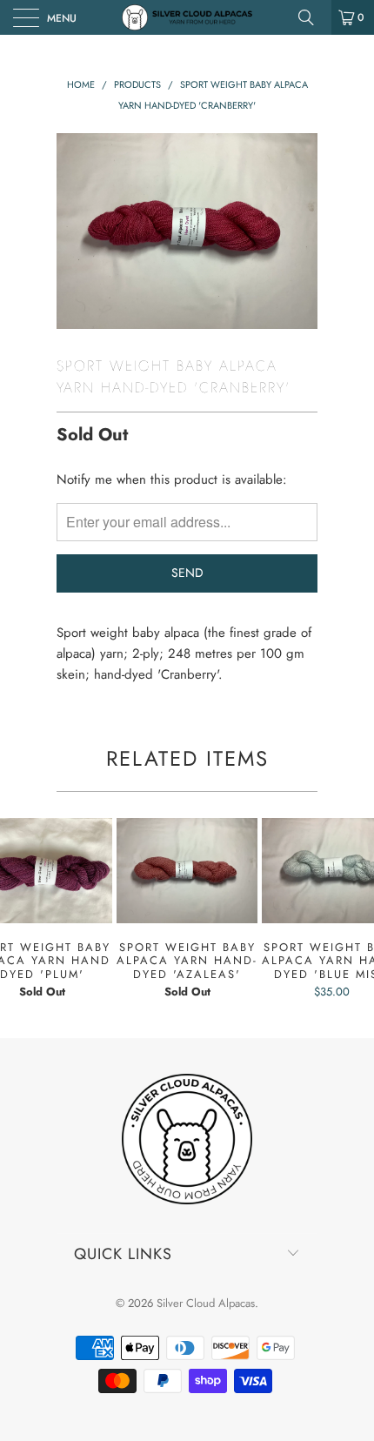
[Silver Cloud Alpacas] (187, 17)
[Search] (312, 17)
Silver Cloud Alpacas (206, 1303)
